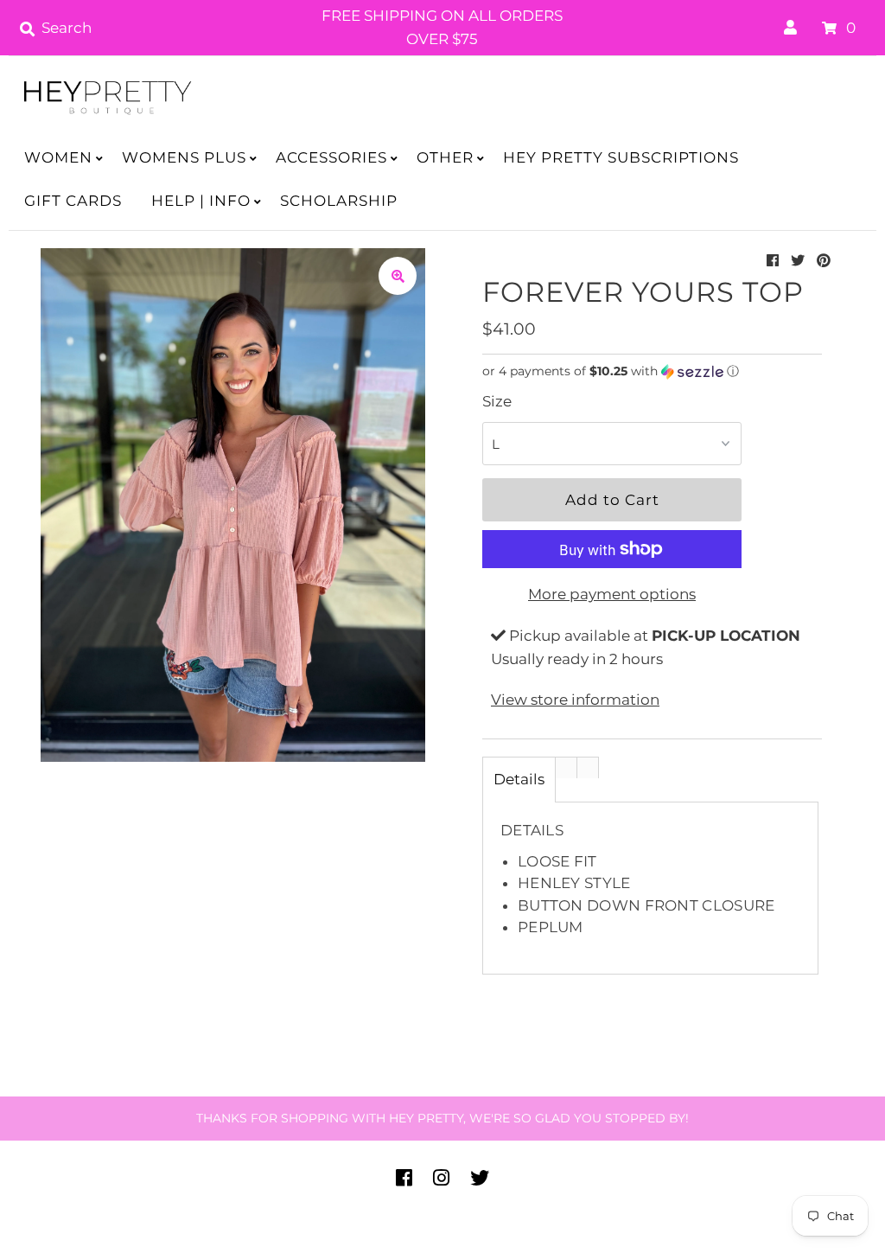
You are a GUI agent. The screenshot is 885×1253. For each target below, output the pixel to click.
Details (518, 779)
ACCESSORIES (331, 157)
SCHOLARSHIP (339, 200)
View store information (575, 699)
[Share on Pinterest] (824, 261)
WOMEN (58, 157)
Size (497, 401)
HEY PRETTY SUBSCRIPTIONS (621, 157)
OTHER (445, 157)
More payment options (612, 594)
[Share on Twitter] (798, 261)
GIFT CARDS (73, 200)
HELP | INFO (201, 200)
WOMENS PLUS (184, 157)
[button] (652, 371)
